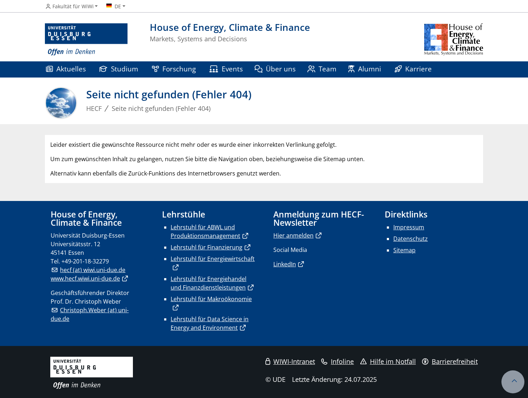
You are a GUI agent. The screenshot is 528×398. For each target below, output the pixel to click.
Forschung (179, 69)
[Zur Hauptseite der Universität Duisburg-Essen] (86, 39)
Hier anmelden (293, 235)
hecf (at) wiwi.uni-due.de (92, 270)
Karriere (418, 69)
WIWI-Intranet (294, 361)
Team (328, 69)
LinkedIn (284, 264)
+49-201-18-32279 (85, 261)
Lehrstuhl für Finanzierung (206, 247)
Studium (124, 69)
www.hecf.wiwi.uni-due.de (85, 278)
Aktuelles (71, 69)
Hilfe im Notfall (393, 361)
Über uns (281, 69)
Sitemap (404, 250)
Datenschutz (410, 239)
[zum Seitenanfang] (512, 381)
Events (232, 69)
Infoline (342, 361)
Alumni (369, 69)
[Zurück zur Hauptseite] (453, 39)
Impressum (408, 227)
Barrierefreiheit (455, 361)
